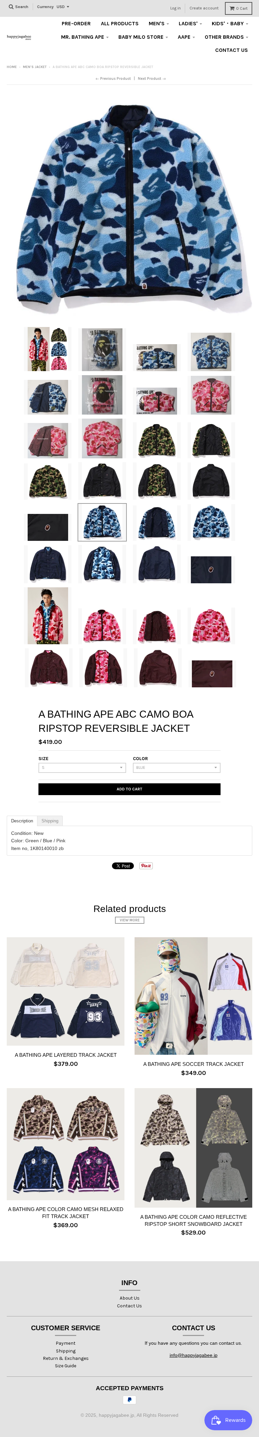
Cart (242, 8)
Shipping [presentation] (49, 820)
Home (12, 67)
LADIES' (188, 23)
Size (43, 758)
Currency (45, 6)
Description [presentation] (22, 820)
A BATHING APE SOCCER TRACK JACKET (193, 1064)
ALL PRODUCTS (120, 23)
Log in (175, 8)
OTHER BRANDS (224, 37)
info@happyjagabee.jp (194, 1355)
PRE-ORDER (76, 23)
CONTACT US (231, 50)
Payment (66, 1343)
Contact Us (129, 1306)
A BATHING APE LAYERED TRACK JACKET (66, 1055)
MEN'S (157, 23)
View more (130, 920)
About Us (130, 1298)
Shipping (66, 1351)
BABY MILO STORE (141, 37)
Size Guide (65, 1366)
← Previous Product (113, 78)
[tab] (22, 821)
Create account (204, 8)
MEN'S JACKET (35, 67)
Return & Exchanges (66, 1358)
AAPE (184, 37)
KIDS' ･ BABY (228, 23)
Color (140, 758)
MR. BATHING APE (82, 37)
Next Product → (152, 78)
